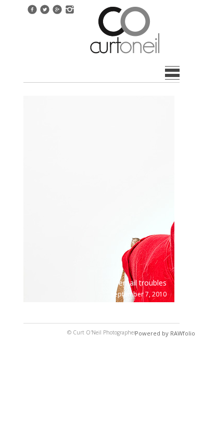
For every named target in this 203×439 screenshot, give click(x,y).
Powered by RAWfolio (165, 333)
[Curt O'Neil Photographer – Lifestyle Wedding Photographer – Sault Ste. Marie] (125, 54)
